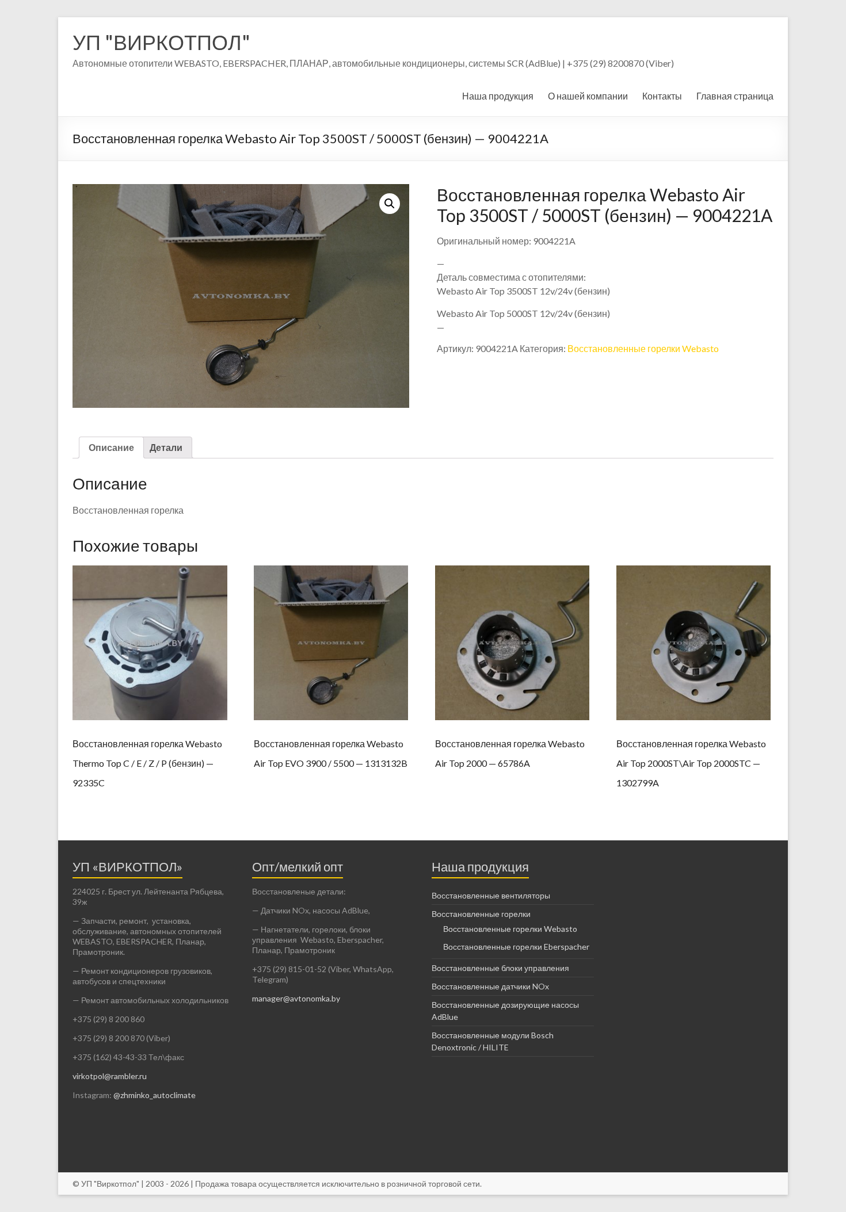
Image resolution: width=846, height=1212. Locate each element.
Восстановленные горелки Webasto (643, 348)
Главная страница (734, 95)
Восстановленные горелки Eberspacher (516, 946)
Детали (166, 447)
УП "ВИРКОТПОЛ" (161, 42)
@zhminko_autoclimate (154, 1095)
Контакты (662, 95)
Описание (111, 447)
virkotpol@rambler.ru (110, 1076)
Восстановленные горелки (481, 914)
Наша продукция (497, 95)
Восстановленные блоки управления (500, 968)
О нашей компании (588, 95)
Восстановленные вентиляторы (491, 895)
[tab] (111, 447)
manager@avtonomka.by (296, 998)
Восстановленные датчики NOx (490, 986)
